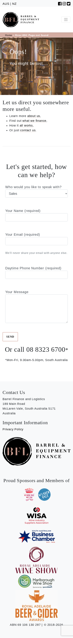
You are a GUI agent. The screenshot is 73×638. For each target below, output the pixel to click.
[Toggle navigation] (65, 19)
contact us (27, 130)
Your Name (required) (23, 211)
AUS (6, 3)
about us (33, 116)
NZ (14, 3)
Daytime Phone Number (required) (33, 268)
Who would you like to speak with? (33, 187)
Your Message (17, 292)
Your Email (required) (36, 243)
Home (8, 35)
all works (26, 125)
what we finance (34, 120)
